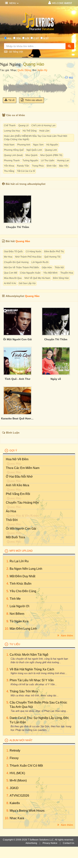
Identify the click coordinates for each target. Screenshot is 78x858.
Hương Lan (63, 160)
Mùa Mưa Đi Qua (13, 278)
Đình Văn (51, 165)
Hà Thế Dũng (30, 130)
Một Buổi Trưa (15, 537)
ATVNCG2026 (19, 795)
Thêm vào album (33, 100)
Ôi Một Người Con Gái (17, 339)
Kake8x (15, 803)
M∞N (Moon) (18, 780)
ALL (9, 38)
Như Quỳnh (31, 155)
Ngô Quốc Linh (34, 150)
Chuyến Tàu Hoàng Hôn (22, 502)
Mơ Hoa (8, 256)
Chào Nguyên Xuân (30, 272)
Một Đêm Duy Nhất (22, 576)
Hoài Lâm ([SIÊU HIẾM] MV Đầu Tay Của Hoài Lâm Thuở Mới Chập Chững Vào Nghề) (35, 138)
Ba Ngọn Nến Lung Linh (26, 568)
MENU (13, 3)
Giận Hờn (47, 267)
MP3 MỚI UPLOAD (21, 550)
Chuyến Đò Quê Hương (16, 262)
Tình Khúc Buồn (20, 583)
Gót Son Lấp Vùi (27, 283)
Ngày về (56, 378)
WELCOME (62, 3)
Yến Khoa (9, 165)
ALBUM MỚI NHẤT (21, 740)
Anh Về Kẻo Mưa (17, 485)
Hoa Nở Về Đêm (17, 459)
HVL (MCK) (17, 773)
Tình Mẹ (15, 598)
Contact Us (68, 843)
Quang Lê (23, 125)
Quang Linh (51, 150)
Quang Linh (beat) (13, 155)
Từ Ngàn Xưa (19, 621)
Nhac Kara (17, 818)
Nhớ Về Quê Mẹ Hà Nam (37, 278)
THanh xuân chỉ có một (26, 765)
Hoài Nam (9, 144)
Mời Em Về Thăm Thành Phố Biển (21, 267)
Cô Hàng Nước (33, 251)
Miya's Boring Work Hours (27, 810)
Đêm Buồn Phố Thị (54, 251)
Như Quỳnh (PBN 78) (51, 155)
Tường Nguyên (30, 160)
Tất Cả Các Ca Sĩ (26, 171)
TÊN (18, 38)
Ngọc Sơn (38, 144)
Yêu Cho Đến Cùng (23, 591)
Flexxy (14, 758)
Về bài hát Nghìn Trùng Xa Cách (32, 669)
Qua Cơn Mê (10, 272)
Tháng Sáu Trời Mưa (24, 691)
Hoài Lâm (44, 130)
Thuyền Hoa (66, 272)
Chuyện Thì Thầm (17, 227)
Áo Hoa (11, 511)
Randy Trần (23, 165)
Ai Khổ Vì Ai (10, 283)
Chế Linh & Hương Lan (43, 125)
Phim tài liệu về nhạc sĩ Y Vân (32, 680)
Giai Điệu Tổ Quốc (13, 251)
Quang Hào (33, 64)
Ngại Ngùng (10, 64)
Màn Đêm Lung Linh (23, 628)
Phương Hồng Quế (14, 150)
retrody (15, 750)
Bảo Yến (63, 165)
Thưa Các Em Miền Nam (22, 468)
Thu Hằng (9, 171)
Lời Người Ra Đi (39, 262)
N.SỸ (46, 38)
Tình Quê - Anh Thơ (17, 378)
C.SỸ (36, 38)
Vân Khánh (31, 515)
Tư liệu (14, 644)
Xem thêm (66, 635)
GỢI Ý (13, 450)
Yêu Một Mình (50, 272)
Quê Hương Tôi (52, 256)
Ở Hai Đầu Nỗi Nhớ (19, 476)
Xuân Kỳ (42, 70)
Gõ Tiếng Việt (15, 51)
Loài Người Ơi (19, 606)
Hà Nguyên (52, 144)
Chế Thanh (10, 125)
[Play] (6, 77)
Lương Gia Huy (12, 130)
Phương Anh (23, 144)
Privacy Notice (50, 843)
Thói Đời (12, 520)
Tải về (11, 100)
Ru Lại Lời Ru (19, 561)
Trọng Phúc (38, 165)
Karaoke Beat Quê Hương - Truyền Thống (17, 418)
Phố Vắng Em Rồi (18, 494)
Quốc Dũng (24, 70)
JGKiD (14, 788)
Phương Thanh (12, 160)
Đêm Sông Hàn (61, 278)
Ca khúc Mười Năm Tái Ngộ (29, 654)
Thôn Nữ (59, 267)
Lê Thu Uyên (47, 160)
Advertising (31, 843)
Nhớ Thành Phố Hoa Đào (28, 256)
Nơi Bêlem (17, 613)
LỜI (27, 38)
